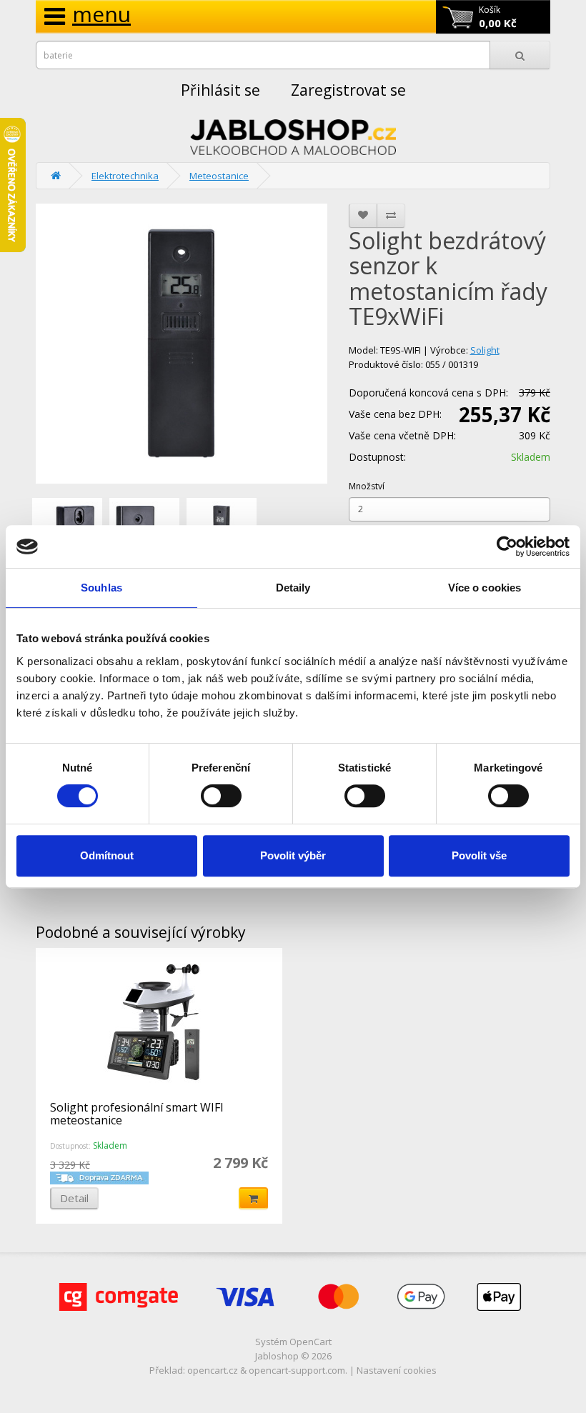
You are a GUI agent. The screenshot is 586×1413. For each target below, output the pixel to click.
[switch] (221, 795)
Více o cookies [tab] (484, 587)
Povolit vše (479, 855)
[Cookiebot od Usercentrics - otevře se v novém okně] (507, 546)
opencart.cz (212, 1370)
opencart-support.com (297, 1370)
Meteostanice (219, 175)
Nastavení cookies (397, 1370)
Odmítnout (107, 855)
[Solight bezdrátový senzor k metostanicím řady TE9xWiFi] (181, 344)
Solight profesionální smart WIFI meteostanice (137, 1113)
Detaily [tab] (293, 587)
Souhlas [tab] (101, 587)
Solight (485, 350)
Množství (366, 486)
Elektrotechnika (125, 175)
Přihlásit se (220, 90)
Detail (74, 1198)
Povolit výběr (293, 855)
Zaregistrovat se (348, 90)
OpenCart (310, 1341)
